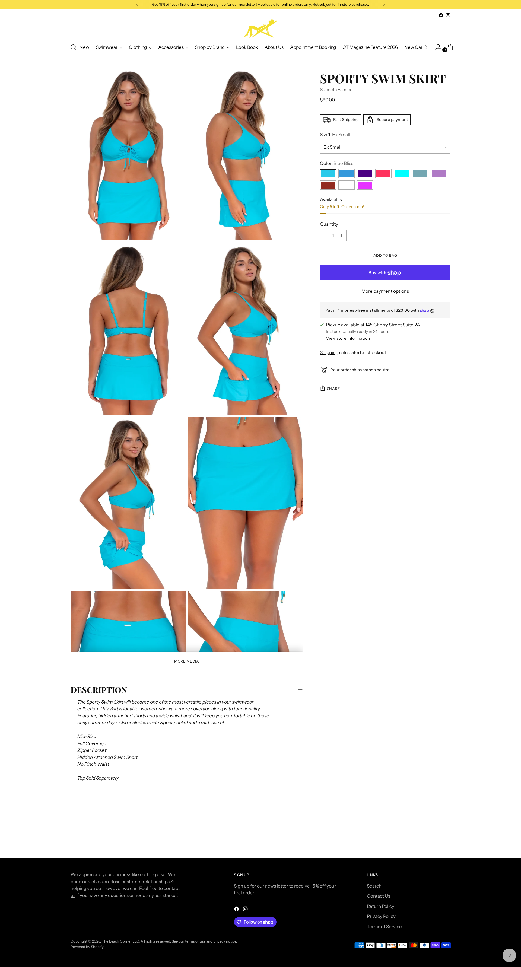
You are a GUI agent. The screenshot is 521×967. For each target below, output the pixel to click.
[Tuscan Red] (328, 185)
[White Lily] (346, 185)
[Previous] (137, 4)
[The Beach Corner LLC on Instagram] (448, 15)
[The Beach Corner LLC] (260, 28)
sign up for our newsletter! (235, 4)
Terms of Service (384, 926)
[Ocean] (420, 174)
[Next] (384, 4)
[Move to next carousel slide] (445, 839)
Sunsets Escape (336, 89)
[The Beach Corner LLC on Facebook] (441, 15)
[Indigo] (365, 174)
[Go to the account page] (436, 47)
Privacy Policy (381, 916)
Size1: (335, 135)
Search (374, 886)
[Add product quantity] (325, 235)
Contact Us (378, 896)
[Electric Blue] (346, 174)
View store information (348, 338)
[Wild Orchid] (365, 185)
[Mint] (402, 174)
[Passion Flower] (439, 174)
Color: (336, 163)
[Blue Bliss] (328, 174)
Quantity (329, 224)
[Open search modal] (73, 47)
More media (186, 661)
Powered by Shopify (87, 946)
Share (333, 388)
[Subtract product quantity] (341, 235)
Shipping (329, 352)
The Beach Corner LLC (120, 941)
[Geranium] (383, 174)
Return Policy (380, 906)
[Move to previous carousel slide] (433, 839)
